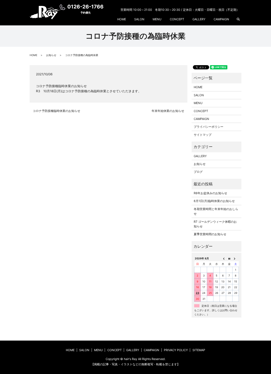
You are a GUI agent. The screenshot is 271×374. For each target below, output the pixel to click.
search (238, 19)
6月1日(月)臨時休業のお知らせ (214, 201)
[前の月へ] (223, 258)
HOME (121, 19)
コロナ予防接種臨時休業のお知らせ (56, 111)
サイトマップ (203, 134)
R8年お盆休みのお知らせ (210, 193)
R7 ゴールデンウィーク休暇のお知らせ (215, 224)
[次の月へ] (235, 258)
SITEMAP (198, 350)
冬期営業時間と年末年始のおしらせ (216, 211)
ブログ (198, 171)
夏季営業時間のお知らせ (210, 234)
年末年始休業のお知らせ (168, 111)
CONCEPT (177, 19)
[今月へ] (229, 258)
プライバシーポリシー (208, 126)
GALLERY (198, 19)
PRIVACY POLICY (176, 350)
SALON (139, 19)
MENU (157, 19)
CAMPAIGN (221, 19)
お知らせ (51, 55)
